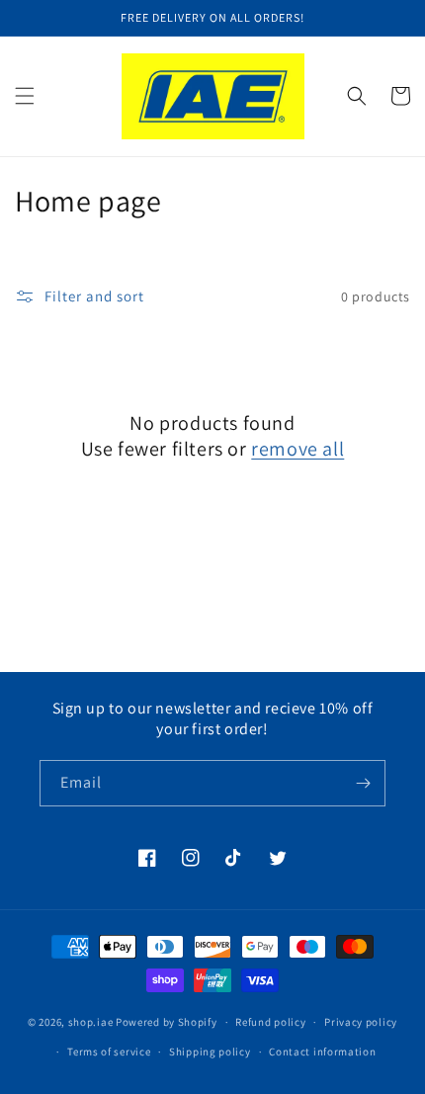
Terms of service (108, 1051)
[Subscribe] (362, 783)
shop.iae (91, 1022)
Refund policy (270, 1022)
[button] (24, 96)
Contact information (322, 1051)
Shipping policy (210, 1051)
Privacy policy (360, 1022)
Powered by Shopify (166, 1022)
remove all (297, 449)
